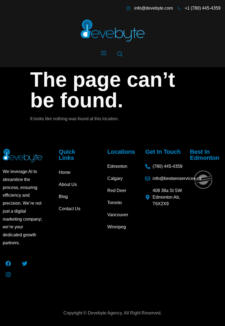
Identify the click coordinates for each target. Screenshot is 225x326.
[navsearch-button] (119, 54)
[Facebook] (8, 263)
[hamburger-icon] (103, 53)
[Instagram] (8, 274)
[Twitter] (24, 263)
